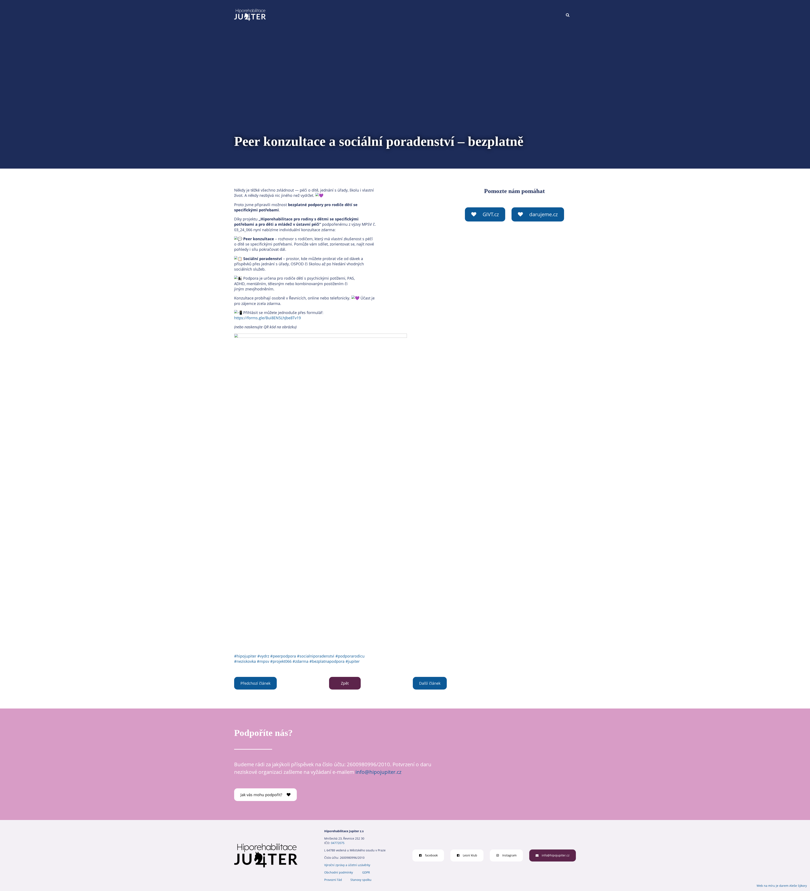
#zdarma (300, 661)
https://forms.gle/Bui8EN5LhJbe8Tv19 (267, 317)
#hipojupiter (245, 656)
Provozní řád (333, 880)
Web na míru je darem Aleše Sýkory (782, 886)
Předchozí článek (255, 683)
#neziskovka (245, 661)
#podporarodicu (349, 656)
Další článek (429, 683)
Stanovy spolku (360, 880)
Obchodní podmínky (338, 872)
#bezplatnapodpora (326, 661)
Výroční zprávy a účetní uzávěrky (347, 865)
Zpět (345, 683)
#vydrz (263, 656)
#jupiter (353, 661)
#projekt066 (281, 661)
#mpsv (263, 661)
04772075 (337, 843)
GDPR (366, 872)
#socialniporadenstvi (315, 656)
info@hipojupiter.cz (378, 771)
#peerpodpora (283, 656)
